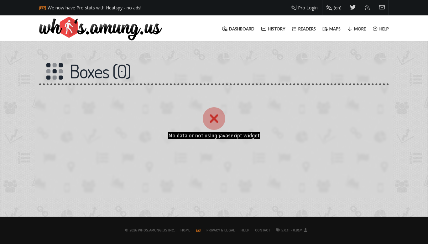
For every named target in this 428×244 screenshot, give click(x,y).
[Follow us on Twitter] (353, 7)
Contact (262, 230)
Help (245, 230)
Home (185, 230)
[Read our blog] (367, 7)
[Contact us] (382, 7)
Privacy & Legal (220, 230)
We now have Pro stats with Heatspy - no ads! (94, 8)
